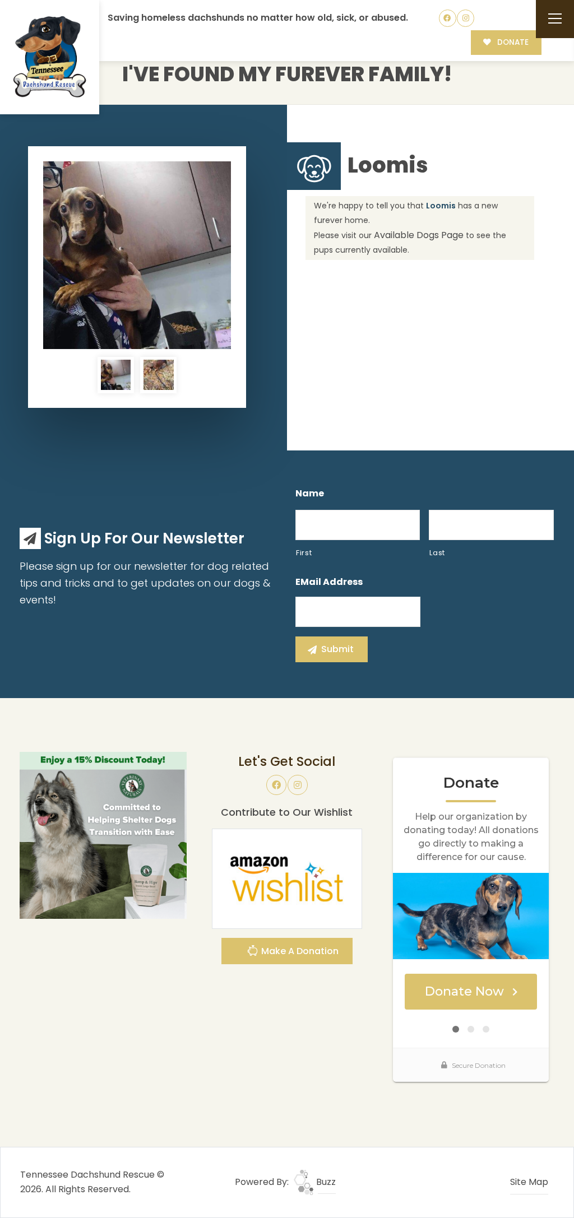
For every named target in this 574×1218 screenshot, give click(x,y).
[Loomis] (137, 255)
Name (309, 494)
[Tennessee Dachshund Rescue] (50, 57)
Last (437, 552)
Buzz (325, 1181)
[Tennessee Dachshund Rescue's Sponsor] (103, 834)
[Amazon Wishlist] (287, 878)
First (304, 552)
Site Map (529, 1181)
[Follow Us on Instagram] (465, 18)
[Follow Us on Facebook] (447, 18)
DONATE (512, 42)
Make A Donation (299, 951)
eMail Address (329, 582)
